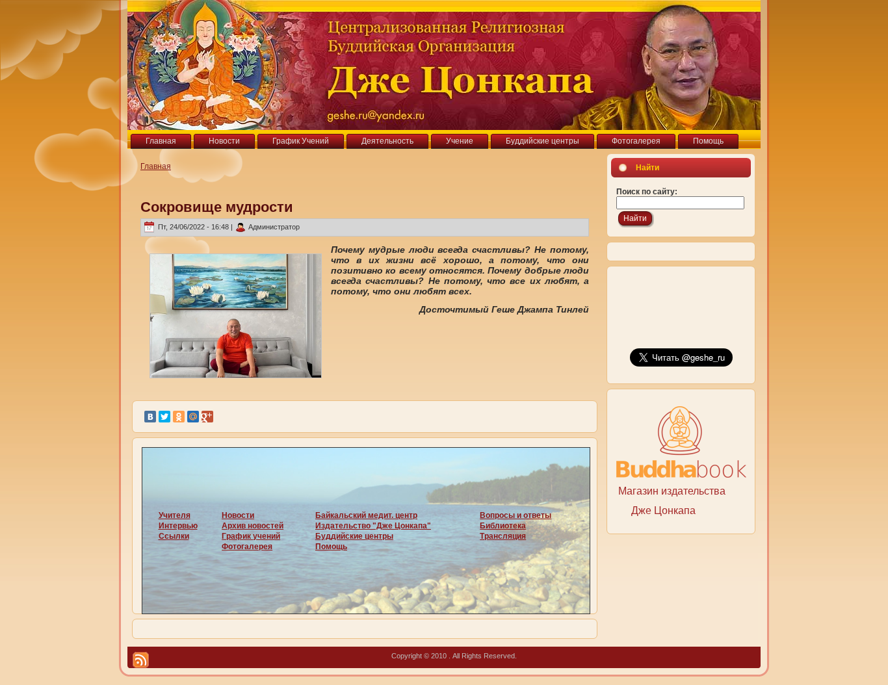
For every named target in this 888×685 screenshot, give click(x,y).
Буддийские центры (354, 536)
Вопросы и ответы (515, 515)
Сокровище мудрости (216, 207)
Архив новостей (252, 525)
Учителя (174, 515)
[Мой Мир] (193, 416)
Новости (238, 515)
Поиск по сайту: (646, 191)
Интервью (178, 525)
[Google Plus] (207, 416)
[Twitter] (164, 416)
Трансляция (503, 536)
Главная (155, 166)
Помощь (331, 546)
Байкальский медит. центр (366, 515)
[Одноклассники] (179, 416)
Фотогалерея (247, 546)
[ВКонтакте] (150, 416)
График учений (251, 536)
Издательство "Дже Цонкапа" (373, 525)
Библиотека (503, 525)
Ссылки (174, 536)
